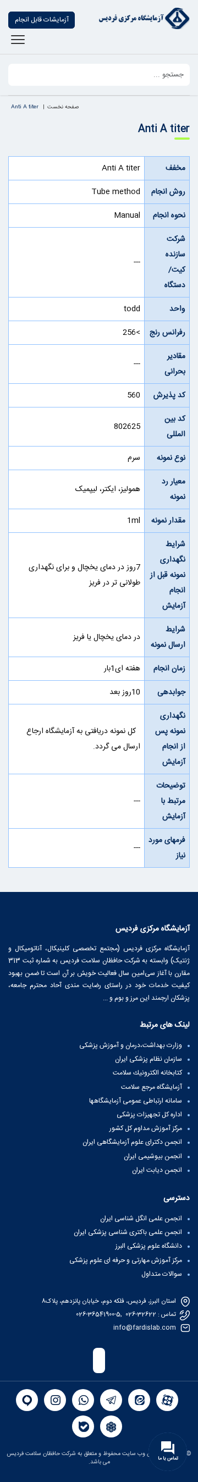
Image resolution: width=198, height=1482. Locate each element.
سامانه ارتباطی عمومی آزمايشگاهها (135, 1100)
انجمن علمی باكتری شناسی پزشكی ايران (128, 1232)
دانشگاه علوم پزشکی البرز (149, 1246)
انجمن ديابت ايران (157, 1170)
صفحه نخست (63, 107)
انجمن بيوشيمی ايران (153, 1156)
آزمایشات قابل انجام (42, 19)
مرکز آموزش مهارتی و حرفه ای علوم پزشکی (125, 1260)
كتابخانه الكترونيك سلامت (147, 1072)
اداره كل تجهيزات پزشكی (149, 1114)
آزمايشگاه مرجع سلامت (151, 1087)
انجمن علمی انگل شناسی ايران (141, 1218)
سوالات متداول (161, 1274)
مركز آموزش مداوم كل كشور (145, 1128)
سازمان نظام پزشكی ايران (148, 1059)
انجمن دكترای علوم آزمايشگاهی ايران (132, 1142)
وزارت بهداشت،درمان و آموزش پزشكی (130, 1045)
